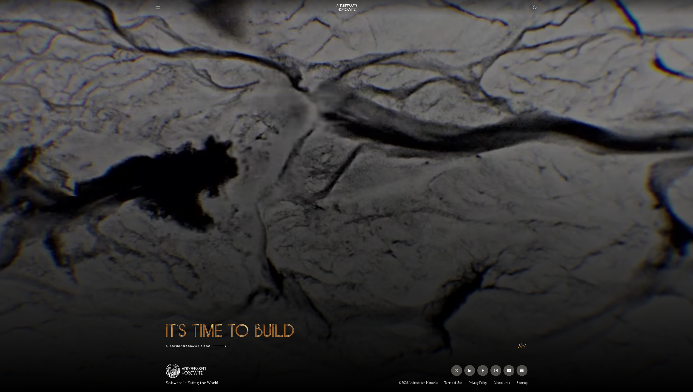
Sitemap (522, 383)
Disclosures (502, 383)
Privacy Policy (478, 383)
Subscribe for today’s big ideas (188, 346)
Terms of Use (453, 383)
